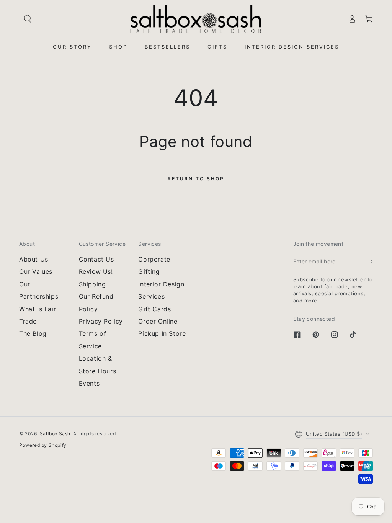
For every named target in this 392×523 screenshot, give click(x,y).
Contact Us (96, 259)
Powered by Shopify (43, 445)
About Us (33, 259)
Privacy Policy (101, 321)
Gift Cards (154, 309)
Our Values (35, 271)
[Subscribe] (370, 261)
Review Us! (96, 271)
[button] (27, 18)
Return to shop (196, 178)
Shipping (92, 284)
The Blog (33, 333)
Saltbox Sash (55, 433)
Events (89, 383)
